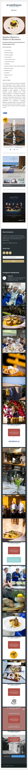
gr (14, 243)
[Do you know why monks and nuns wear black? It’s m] (14, 412)
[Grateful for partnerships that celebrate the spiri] (14, 553)
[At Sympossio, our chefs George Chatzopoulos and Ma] (14, 341)
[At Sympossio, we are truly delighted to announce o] (14, 695)
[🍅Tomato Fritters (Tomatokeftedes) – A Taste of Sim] (14, 624)
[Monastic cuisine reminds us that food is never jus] (14, 718)
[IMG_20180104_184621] (14, 25)
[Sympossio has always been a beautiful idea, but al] (14, 506)
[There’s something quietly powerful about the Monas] (14, 388)
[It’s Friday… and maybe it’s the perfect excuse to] (14, 317)
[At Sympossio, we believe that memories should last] (14, 671)
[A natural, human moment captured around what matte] (14, 294)
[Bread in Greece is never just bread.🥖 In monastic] (14, 600)
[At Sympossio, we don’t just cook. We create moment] (14, 577)
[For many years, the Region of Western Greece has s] (14, 648)
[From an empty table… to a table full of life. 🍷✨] (14, 482)
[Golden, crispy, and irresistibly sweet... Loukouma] (14, 364)
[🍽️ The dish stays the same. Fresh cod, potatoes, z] (14, 530)
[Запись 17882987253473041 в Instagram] (14, 459)
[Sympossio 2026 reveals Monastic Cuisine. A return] (14, 742)
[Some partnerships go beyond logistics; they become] (14, 435)
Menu (15, 10)
